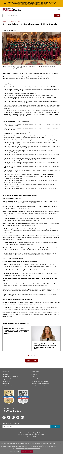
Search (57, 15)
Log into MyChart (7, 379)
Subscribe (55, 426)
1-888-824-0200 (11, 410)
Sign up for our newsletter (10, 423)
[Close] (60, 443)
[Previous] (26, 355)
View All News (31, 360)
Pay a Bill (5, 374)
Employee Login (7, 386)
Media (33, 376)
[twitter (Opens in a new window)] (8, 417)
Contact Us (5, 383)
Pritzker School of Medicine (40, 383)
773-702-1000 (31, 436)
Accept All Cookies (27, 451)
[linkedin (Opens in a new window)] (13, 417)
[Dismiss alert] (60, 3)
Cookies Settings (14, 451)
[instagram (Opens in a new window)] (17, 417)
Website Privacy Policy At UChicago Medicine (28, 448)
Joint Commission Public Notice (41, 386)
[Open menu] (59, 10)
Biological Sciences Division (40, 381)
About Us (34, 374)
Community (35, 379)
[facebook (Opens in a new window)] (4, 417)
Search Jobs (6, 381)
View (27, 4)
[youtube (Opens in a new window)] (22, 417)
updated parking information (37, 4)
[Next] (37, 355)
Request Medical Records (10, 376)
